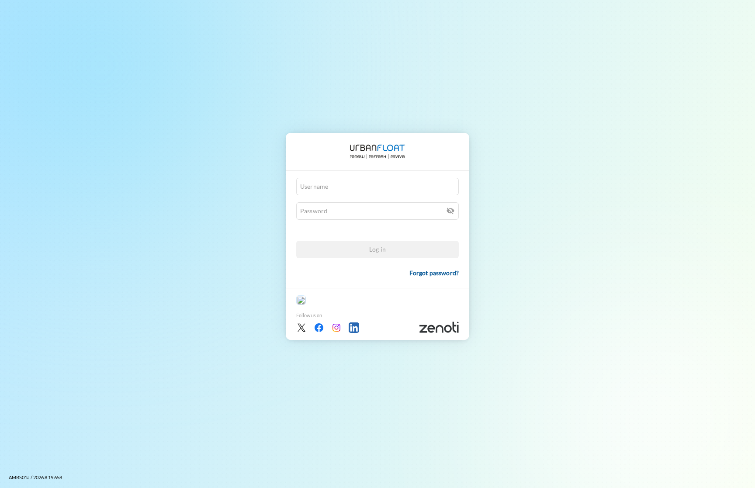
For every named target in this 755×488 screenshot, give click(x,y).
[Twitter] (301, 327)
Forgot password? (434, 273)
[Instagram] (336, 327)
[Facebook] (319, 327)
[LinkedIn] (354, 327)
